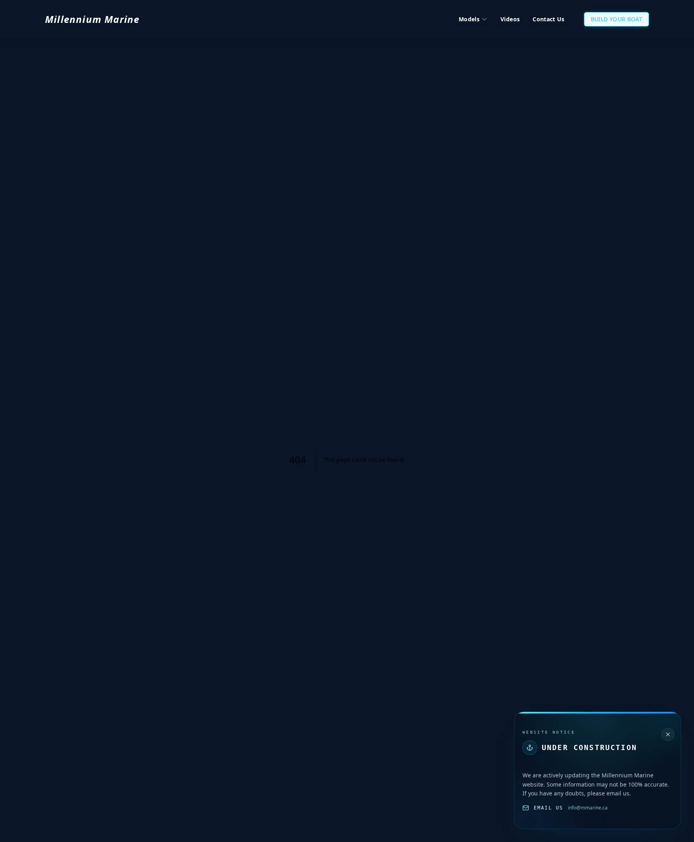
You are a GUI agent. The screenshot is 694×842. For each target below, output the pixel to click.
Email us (548, 808)
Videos (510, 19)
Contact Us (549, 19)
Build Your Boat (616, 19)
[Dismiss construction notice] (667, 734)
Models (469, 19)
